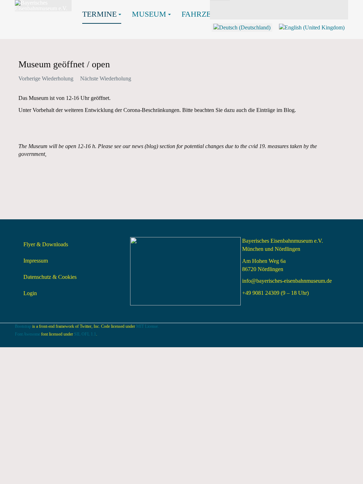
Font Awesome (27, 334)
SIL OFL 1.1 (85, 334)
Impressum (35, 261)
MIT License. (147, 326)
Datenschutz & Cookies (50, 277)
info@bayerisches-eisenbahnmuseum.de (287, 281)
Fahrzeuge (204, 14)
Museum (149, 14)
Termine (99, 14)
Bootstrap (23, 326)
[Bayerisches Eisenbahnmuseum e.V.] (43, 5)
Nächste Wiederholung (105, 78)
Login (30, 293)
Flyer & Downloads (45, 244)
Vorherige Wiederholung (45, 78)
